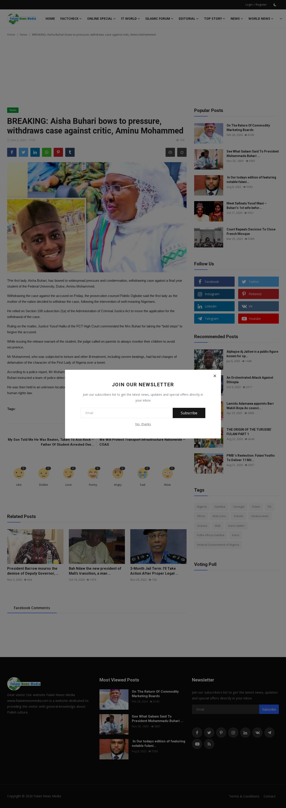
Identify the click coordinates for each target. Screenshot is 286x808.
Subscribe (189, 412)
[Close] (215, 376)
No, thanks (143, 424)
